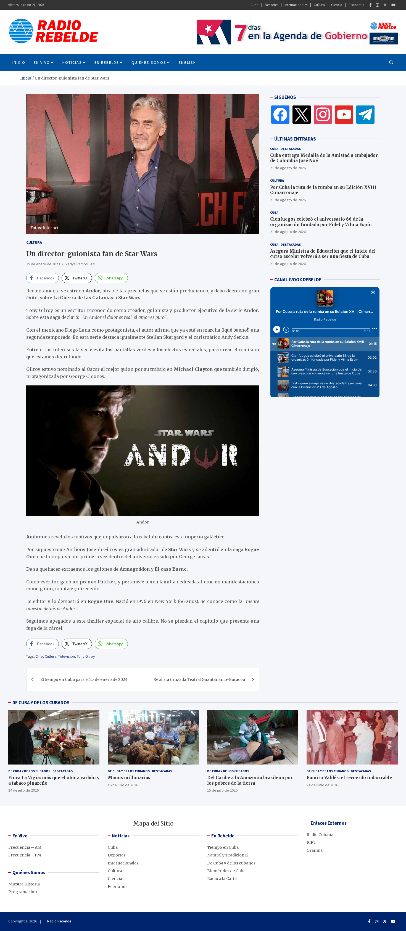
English (187, 62)
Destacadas (291, 149)
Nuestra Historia (24, 884)
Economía (356, 4)
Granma (315, 850)
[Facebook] (370, 5)
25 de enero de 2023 (43, 263)
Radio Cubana (320, 834)
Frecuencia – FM (24, 855)
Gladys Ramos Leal (79, 263)
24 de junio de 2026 (322, 784)
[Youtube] (393, 5)
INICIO (18, 62)
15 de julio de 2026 (222, 790)
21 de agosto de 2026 (288, 167)
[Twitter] (385, 5)
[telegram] (365, 114)
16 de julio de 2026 (123, 784)
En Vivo (42, 62)
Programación (22, 891)
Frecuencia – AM (24, 847)
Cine (39, 656)
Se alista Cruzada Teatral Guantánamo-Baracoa (199, 679)
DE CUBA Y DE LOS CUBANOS (41, 703)
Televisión (66, 656)
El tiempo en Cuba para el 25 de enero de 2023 (83, 679)
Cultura (319, 4)
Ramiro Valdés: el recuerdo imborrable (349, 777)
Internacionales (295, 4)
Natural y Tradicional (227, 855)
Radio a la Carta (222, 878)
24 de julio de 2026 (23, 790)
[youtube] (344, 114)
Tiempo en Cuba (223, 847)
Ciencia (336, 4)
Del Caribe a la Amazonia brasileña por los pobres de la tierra (250, 780)
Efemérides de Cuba (226, 870)
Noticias (72, 62)
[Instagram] (377, 5)
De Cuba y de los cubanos (29, 771)
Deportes (271, 4)
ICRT (311, 842)
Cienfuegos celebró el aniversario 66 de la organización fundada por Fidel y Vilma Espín (321, 221)
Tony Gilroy (86, 656)
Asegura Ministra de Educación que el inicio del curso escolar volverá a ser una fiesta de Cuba (323, 253)
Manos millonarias (129, 777)
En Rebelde (106, 62)
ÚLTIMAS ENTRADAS (295, 139)
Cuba (255, 4)
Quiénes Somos (148, 62)
